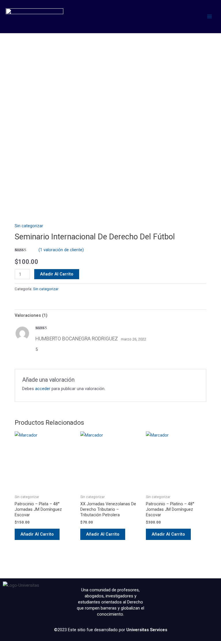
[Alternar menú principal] (209, 16)
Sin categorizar (29, 225)
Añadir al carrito (56, 274)
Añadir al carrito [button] (37, 534)
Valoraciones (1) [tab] (31, 315)
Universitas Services (146, 629)
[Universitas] (34, 16)
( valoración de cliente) (61, 249)
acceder (42, 388)
